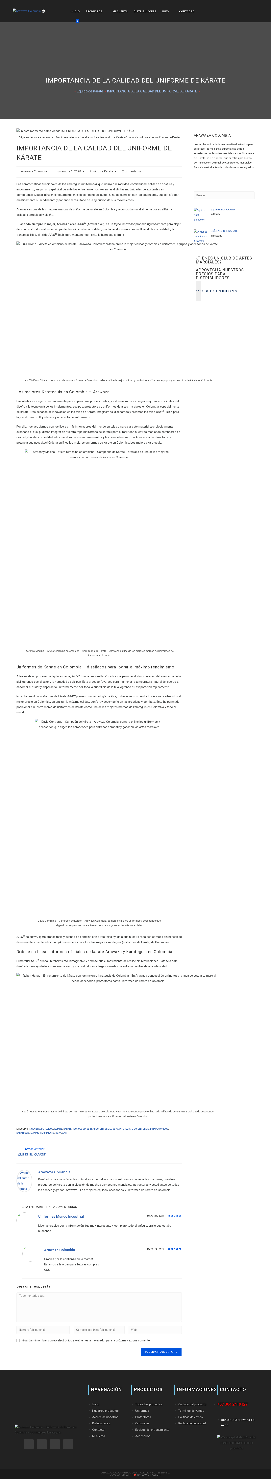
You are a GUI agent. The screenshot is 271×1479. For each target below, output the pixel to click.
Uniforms (143, 1129)
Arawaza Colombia (34, 171)
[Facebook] (195, 171)
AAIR (64, 1133)
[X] (195, 181)
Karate (67, 1129)
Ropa (58, 1133)
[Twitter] (68, 1444)
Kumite (58, 1129)
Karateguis (22, 1133)
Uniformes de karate (112, 1129)
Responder (175, 1216)
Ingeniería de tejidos (41, 1129)
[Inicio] (71, 91)
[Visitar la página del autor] (24, 1180)
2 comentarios (132, 171)
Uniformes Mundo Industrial (61, 1216)
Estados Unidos (159, 1129)
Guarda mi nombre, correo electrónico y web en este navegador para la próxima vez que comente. (86, 1340)
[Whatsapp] (29, 1444)
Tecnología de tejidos (86, 1129)
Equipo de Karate (101, 171)
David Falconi (151, 1474)
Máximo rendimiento (42, 1133)
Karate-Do (131, 1129)
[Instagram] (195, 176)
